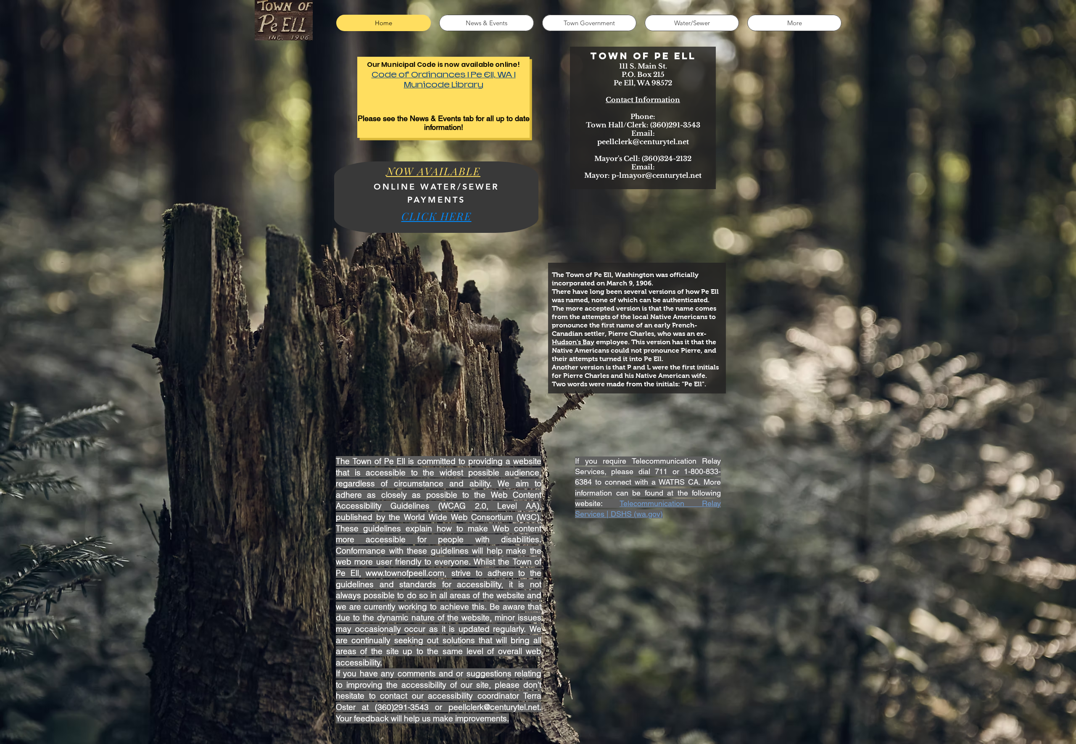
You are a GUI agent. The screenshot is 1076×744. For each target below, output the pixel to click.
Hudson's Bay (573, 342)
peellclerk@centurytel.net (643, 141)
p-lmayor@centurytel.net (657, 175)
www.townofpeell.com (405, 573)
